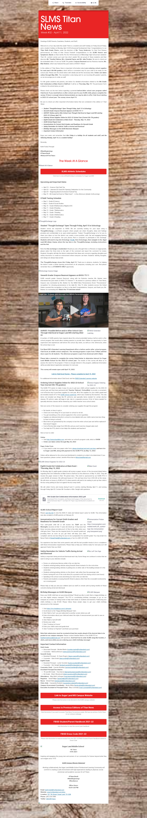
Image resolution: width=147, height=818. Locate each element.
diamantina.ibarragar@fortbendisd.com (77, 672)
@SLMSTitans (51, 799)
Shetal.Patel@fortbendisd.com (60, 538)
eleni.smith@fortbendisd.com (69, 658)
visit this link (49, 513)
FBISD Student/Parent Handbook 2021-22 (74, 722)
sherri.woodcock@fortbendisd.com (75, 674)
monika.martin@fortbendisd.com (78, 649)
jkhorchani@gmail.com (83, 457)
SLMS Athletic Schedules (74, 171)
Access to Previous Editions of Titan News (73, 707)
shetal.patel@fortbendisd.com (65, 681)
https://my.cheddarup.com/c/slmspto (59, 608)
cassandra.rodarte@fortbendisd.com (75, 683)
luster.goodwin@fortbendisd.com (79, 663)
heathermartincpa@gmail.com (50, 638)
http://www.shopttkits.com (55, 439)
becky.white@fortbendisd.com (84, 685)
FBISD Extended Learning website (86, 378)
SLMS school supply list (68, 395)
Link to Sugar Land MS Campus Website (73, 695)
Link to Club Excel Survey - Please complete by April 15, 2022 (74, 374)
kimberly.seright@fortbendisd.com (71, 665)
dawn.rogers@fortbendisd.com (79, 656)
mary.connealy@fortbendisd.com (90, 687)
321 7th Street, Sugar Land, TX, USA (59, 794)
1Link (72, 240)
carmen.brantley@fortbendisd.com (76, 667)
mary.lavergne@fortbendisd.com (75, 676)
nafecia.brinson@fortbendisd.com (74, 652)
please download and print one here (84, 448)
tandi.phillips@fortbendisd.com (68, 678)
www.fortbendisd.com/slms (56, 792)
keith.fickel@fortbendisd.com (54, 790)
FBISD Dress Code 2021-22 (73, 734)
